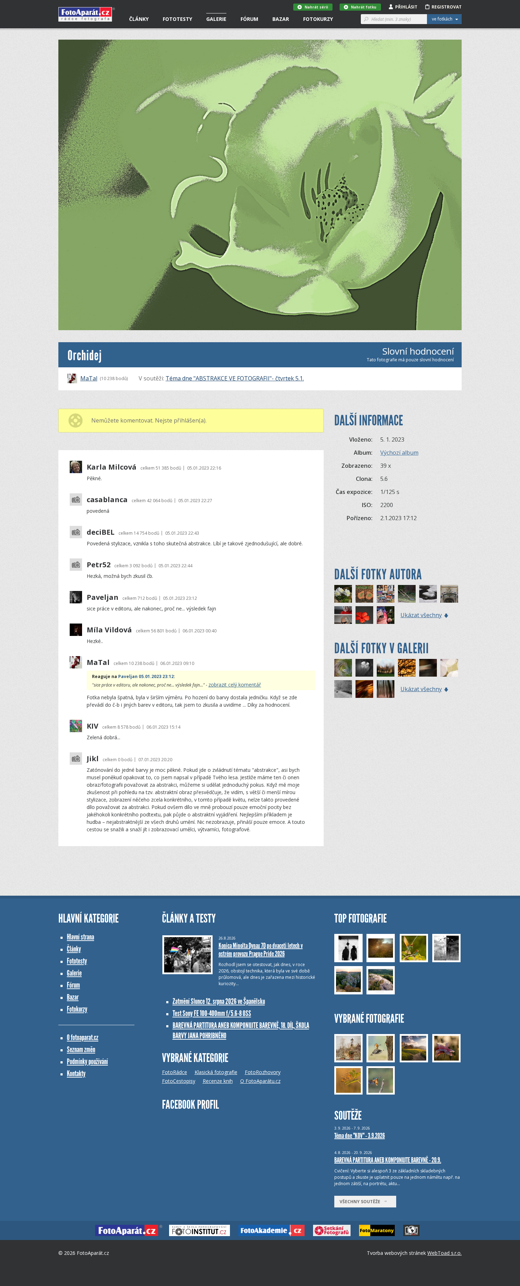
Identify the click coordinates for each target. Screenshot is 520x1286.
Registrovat (447, 7)
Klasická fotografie (216, 1072)
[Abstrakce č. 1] (364, 689)
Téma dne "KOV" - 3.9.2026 (359, 1135)
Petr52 (98, 565)
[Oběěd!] (407, 594)
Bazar (280, 19)
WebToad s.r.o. (444, 1253)
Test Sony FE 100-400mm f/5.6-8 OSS (212, 1013)
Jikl (93, 758)
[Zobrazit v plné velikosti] (260, 185)
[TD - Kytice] (364, 668)
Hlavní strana (80, 937)
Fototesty (177, 19)
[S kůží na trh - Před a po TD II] (343, 615)
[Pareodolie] (428, 594)
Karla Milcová (112, 467)
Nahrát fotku (363, 7)
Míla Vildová (109, 630)
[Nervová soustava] (407, 668)
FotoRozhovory (263, 1072)
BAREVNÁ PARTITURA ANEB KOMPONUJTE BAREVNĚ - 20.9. (387, 1160)
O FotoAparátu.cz (260, 1081)
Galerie (216, 19)
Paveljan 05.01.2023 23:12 (146, 676)
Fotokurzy (318, 19)
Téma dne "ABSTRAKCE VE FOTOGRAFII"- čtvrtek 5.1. (235, 378)
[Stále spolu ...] (364, 594)
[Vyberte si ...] (385, 594)
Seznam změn (81, 1049)
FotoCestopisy (178, 1081)
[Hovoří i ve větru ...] (449, 594)
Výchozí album (399, 453)
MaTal (88, 378)
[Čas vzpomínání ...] (343, 594)
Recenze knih (218, 1081)
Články (139, 19)
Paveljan (103, 597)
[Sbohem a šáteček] (428, 668)
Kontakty (76, 1073)
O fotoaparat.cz (82, 1037)
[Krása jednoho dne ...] (364, 615)
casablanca (107, 499)
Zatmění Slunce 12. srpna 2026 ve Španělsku (219, 1001)
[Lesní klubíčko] (343, 668)
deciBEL (101, 532)
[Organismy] (449, 668)
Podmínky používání (87, 1061)
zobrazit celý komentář (234, 684)
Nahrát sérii (316, 7)
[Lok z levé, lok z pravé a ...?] (385, 615)
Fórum (249, 19)
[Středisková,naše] (385, 668)
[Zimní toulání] (343, 689)
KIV (92, 726)
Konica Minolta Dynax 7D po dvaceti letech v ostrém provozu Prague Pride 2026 (261, 949)
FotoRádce (174, 1072)
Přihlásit (406, 7)
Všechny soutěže (361, 1202)
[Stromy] (385, 689)
